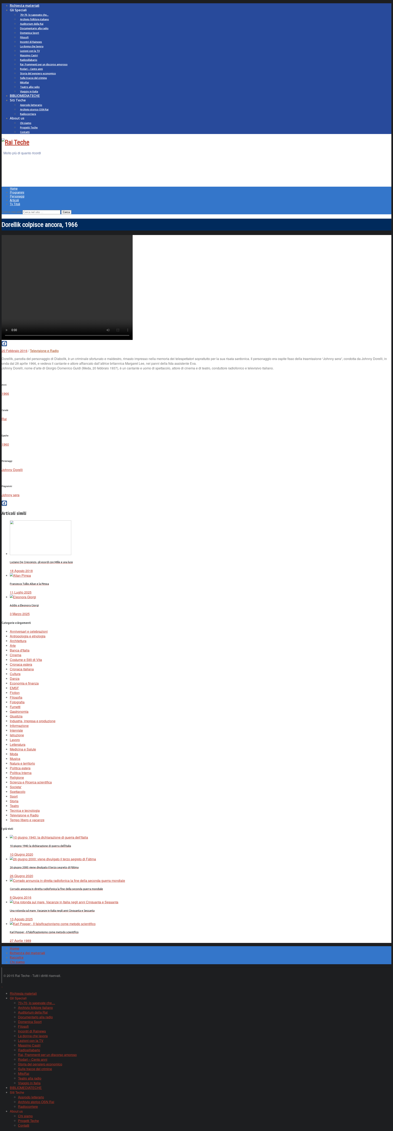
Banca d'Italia (19, 650)
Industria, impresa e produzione (32, 721)
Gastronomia (19, 711)
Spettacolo (17, 791)
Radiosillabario (28, 60)
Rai (4, 419)
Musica (15, 758)
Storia (14, 801)
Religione (17, 777)
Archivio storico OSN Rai (34, 109)
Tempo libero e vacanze (27, 820)
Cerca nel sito (12, 211)
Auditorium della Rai (31, 24)
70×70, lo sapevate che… (34, 15)
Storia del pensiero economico (38, 73)
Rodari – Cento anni (31, 69)
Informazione (19, 725)
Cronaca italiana (22, 669)
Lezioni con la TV (30, 51)
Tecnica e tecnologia (25, 810)
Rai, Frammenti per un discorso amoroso (44, 64)
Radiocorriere (28, 114)
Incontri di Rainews (31, 42)
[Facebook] (196, 343)
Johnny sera (10, 495)
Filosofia (16, 697)
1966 (5, 393)
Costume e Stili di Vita (26, 659)
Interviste (16, 730)
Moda (14, 754)
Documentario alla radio (34, 28)
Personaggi (17, 196)
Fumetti (15, 706)
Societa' (15, 787)
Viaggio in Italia (29, 91)
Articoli (14, 200)
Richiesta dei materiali (27, 953)
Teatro (14, 805)
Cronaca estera (21, 664)
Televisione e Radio (44, 350)
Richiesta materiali (24, 5)
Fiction (15, 692)
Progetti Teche (29, 127)
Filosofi (24, 37)
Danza (14, 678)
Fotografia (17, 702)
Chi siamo (25, 123)
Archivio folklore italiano (34, 19)
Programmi (17, 192)
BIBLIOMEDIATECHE (25, 95)
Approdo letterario (31, 105)
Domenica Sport (29, 33)
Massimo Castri (29, 55)
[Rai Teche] (15, 142)
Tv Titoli (15, 204)
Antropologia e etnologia (27, 636)
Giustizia (16, 716)
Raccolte (17, 957)
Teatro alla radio (30, 87)
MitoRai (24, 82)
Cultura (15, 673)
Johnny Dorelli (12, 469)
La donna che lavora (31, 46)
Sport (14, 796)
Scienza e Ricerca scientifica (31, 782)
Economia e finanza (24, 683)
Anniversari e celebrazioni (29, 631)
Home (14, 189)
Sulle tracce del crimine (33, 78)
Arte (13, 645)
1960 (5, 444)
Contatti (25, 132)
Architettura (18, 640)
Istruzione (17, 735)
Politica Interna (21, 772)
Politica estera (20, 768)
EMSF (14, 688)
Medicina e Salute (23, 749)
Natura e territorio (22, 763)
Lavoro (15, 739)
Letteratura (17, 744)
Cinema (15, 655)
